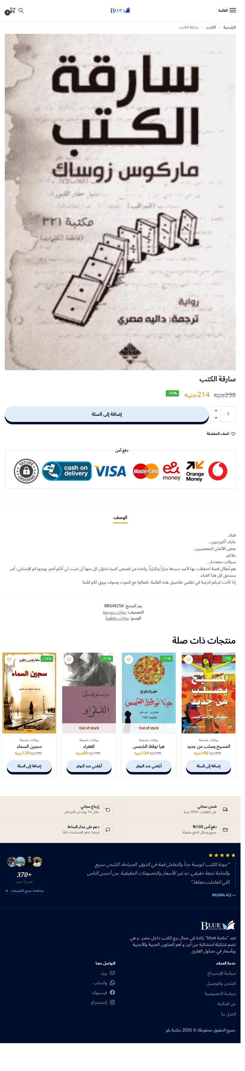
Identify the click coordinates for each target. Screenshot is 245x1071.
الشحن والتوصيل (221, 983)
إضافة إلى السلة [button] (208, 766)
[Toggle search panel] (21, 10)
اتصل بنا (228, 1014)
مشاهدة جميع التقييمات (27, 891)
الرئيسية (229, 27)
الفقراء (89, 747)
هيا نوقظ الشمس (149, 747)
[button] (11, 10)
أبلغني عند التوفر (149, 766)
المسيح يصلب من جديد (208, 747)
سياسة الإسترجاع (222, 973)
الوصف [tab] (120, 517)
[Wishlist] (188, 659)
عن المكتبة (227, 1004)
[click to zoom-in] (120, 202)
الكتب (211, 27)
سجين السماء (29, 747)
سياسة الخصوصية (220, 994)
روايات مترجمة (114, 612)
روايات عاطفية (117, 618)
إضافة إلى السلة (107, 414)
